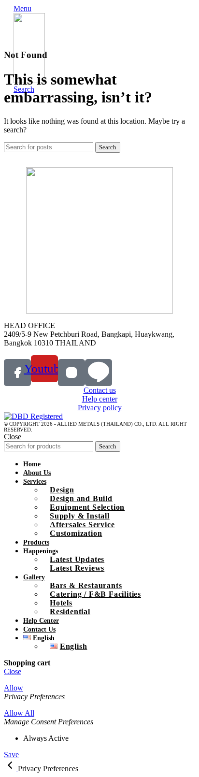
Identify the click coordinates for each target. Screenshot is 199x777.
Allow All (19, 713)
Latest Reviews (77, 568)
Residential (70, 611)
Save (11, 754)
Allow (13, 688)
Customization (76, 533)
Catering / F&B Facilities (95, 594)
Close (12, 436)
